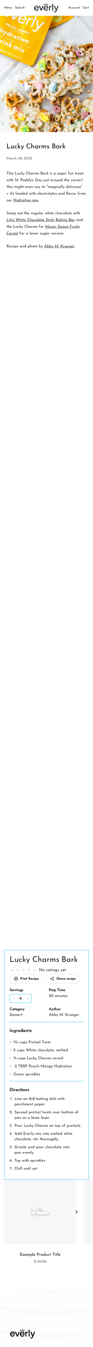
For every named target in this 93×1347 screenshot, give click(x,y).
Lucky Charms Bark (44, 960)
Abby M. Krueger (59, 246)
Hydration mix (25, 200)
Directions (19, 1090)
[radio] (12, 970)
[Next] (76, 1212)
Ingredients (21, 1031)
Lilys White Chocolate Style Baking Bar (40, 220)
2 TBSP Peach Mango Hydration (43, 1066)
